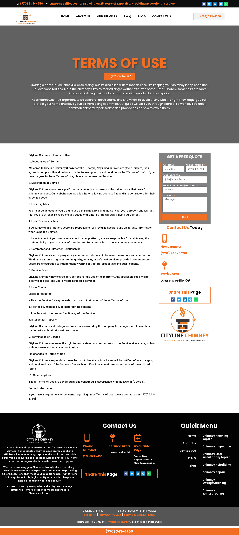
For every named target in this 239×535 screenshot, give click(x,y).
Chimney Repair (213, 472)
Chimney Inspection (216, 446)
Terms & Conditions (139, 515)
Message (167, 196)
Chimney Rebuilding (216, 465)
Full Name (168, 165)
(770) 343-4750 (31, 4)
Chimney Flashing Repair (215, 437)
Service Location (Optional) (180, 185)
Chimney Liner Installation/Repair (216, 455)
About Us (83, 16)
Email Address (171, 175)
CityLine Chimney (117, 522)
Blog (142, 16)
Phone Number (194, 165)
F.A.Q (127, 16)
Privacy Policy (110, 515)
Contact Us (161, 16)
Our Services (107, 16)
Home (65, 16)
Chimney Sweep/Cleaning (214, 481)
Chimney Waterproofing (213, 492)
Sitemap (90, 515)
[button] (204, 4)
